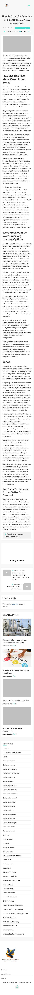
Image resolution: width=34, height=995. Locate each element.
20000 (15, 534)
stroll (18, 536)
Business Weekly (9, 827)
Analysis (6, 748)
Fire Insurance (8, 852)
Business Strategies (10, 823)
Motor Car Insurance (10, 897)
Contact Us (6, 965)
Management (8, 885)
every (7, 536)
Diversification (8, 839)
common (21, 534)
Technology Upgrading (11, 922)
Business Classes (9, 765)
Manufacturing (8, 889)
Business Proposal (9, 814)
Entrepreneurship (9, 847)
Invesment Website (10, 876)
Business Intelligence (10, 794)
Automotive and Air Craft (12, 753)
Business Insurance (9, 790)
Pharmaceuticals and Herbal (13, 909)
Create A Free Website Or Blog (16, 701)
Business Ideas (8, 781)
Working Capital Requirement (13, 934)
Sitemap (28, 965)
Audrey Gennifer (8, 28)
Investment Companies (22, 28)
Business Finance (9, 777)
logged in (15, 604)
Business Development (11, 773)
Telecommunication (10, 926)
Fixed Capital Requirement (12, 856)
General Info (7, 860)
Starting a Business (9, 917)
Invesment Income (9, 872)
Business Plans (8, 810)
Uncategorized (8, 930)
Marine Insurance (9, 893)
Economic (6, 843)
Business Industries (9, 786)
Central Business (9, 831)
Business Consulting (10, 769)
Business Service (9, 819)
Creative (6, 835)
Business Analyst (9, 761)
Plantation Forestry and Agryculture (15, 913)
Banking (5, 757)
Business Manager (9, 802)
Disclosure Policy (18, 965)
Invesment (7, 868)
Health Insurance (9, 864)
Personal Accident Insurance (13, 905)
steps (13, 536)
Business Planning (9, 806)
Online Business (8, 901)
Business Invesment (10, 798)
